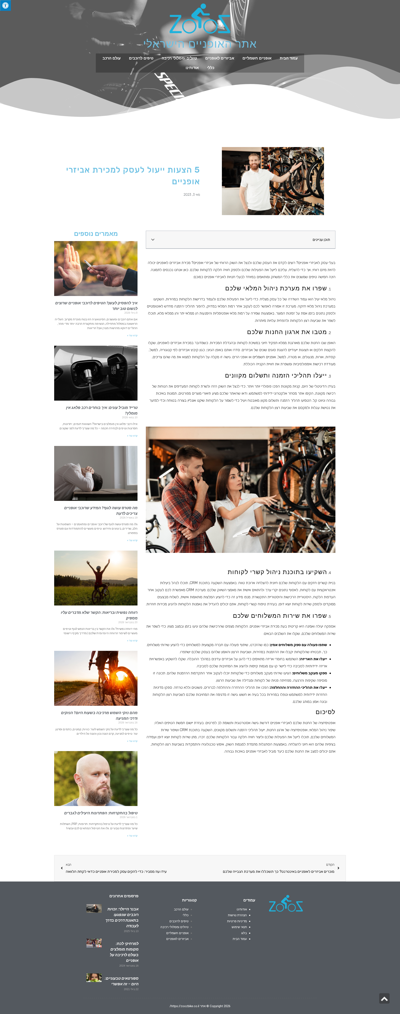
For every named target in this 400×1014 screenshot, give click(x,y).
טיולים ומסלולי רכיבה (179, 58)
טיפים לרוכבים (141, 58)
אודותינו (192, 68)
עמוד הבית (289, 58)
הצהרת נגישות (237, 915)
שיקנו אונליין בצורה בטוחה (185, 400)
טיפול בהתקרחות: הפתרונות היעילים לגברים (101, 813)
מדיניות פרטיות (237, 921)
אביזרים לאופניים (219, 58)
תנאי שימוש (239, 927)
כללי (210, 68)
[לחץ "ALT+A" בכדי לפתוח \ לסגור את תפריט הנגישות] (5, 5)
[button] (153, 239)
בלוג (244, 933)
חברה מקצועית (212, 645)
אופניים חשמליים (256, 58)
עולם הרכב (111, 58)
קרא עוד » (132, 335)
